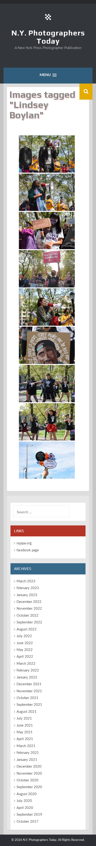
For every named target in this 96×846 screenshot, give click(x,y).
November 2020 (29, 773)
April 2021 (25, 739)
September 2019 (29, 814)
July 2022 (24, 636)
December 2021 (29, 684)
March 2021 (26, 746)
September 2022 (29, 622)
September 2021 (29, 704)
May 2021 (25, 732)
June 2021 (25, 725)
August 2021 (27, 711)
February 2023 (28, 588)
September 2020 (29, 787)
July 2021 (24, 718)
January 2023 (27, 595)
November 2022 (29, 608)
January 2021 (27, 760)
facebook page (28, 550)
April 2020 (25, 808)
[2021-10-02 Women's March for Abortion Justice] (47, 154)
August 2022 (27, 629)
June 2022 (25, 643)
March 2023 (26, 581)
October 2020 (27, 780)
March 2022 (26, 663)
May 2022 (25, 650)
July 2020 (24, 801)
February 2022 (28, 670)
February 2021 (28, 753)
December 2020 (29, 766)
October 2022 (27, 615)
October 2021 (27, 698)
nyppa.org (24, 543)
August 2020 (27, 794)
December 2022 (29, 602)
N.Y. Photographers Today (48, 36)
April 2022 (25, 656)
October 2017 (27, 821)
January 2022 (27, 677)
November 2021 (29, 691)
